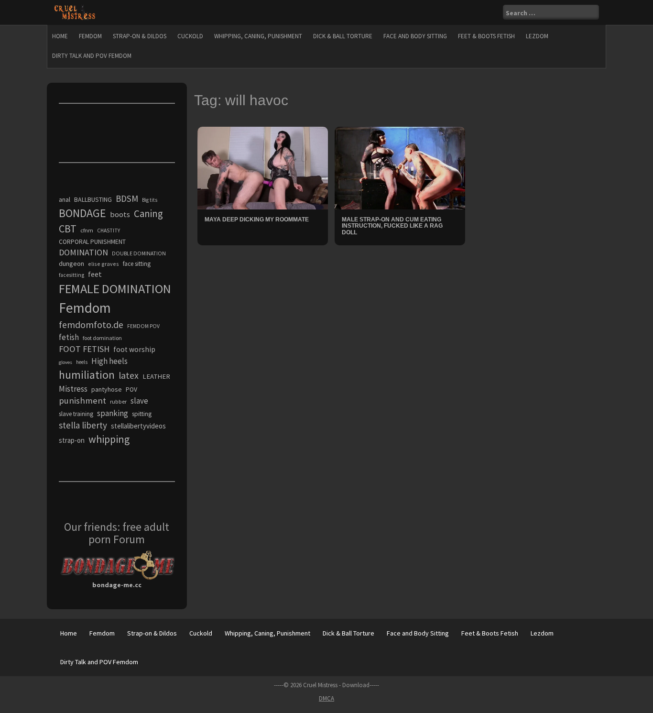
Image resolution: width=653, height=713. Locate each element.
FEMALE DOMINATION (115, 288)
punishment (82, 400)
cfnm (86, 230)
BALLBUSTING (93, 199)
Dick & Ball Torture (342, 36)
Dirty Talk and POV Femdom (91, 56)
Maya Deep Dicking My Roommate (257, 219)
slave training (76, 414)
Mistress (73, 389)
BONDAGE (82, 213)
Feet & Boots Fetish (486, 36)
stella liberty (83, 425)
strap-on (72, 440)
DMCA (326, 698)
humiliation (87, 375)
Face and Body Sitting (415, 36)
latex (129, 375)
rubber (118, 401)
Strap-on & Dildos (139, 36)
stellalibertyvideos (138, 425)
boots (120, 214)
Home (60, 36)
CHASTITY (108, 230)
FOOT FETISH (84, 348)
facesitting (71, 275)
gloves (65, 362)
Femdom (90, 36)
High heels (109, 361)
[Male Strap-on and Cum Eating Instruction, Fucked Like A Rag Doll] (400, 167)
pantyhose (106, 389)
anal (64, 199)
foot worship (134, 349)
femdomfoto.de (91, 324)
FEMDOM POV (143, 326)
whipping (109, 439)
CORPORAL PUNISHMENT (92, 242)
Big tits (149, 200)
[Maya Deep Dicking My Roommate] (262, 167)
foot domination (102, 337)
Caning (148, 213)
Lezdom (537, 36)
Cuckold (190, 36)
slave (139, 400)
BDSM (127, 198)
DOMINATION (83, 252)
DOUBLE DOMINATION (139, 253)
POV (131, 389)
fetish (69, 337)
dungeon (71, 263)
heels (81, 362)
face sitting (137, 264)
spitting (142, 414)
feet (95, 274)
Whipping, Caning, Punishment (258, 36)
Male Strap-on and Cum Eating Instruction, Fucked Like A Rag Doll (392, 225)
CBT (67, 228)
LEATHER (156, 376)
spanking (112, 413)
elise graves (103, 263)
